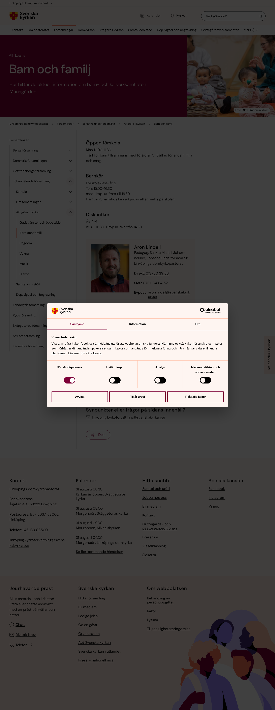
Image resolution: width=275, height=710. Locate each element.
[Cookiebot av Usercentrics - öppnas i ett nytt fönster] (206, 311)
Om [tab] (197, 324)
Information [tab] (137, 324)
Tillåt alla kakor (195, 396)
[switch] (115, 380)
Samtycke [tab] (77, 324)
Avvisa (79, 396)
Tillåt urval (137, 396)
